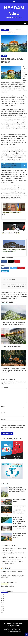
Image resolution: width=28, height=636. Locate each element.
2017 (2, 612)
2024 (2, 598)
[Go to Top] (26, 634)
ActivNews (6, 568)
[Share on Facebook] (4, 261)
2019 (2, 608)
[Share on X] (11, 261)
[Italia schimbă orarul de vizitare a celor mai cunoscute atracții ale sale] (14, 244)
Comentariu (4, 387)
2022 (2, 602)
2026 (2, 594)
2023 (2, 600)
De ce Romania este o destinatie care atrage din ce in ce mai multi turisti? (17, 489)
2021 (2, 604)
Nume (3, 406)
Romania (4, 55)
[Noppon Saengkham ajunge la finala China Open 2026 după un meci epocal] (14, 226)
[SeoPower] (12, 458)
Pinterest (21, 268)
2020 (2, 606)
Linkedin (5, 271)
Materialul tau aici (11, 631)
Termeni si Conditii (9, 629)
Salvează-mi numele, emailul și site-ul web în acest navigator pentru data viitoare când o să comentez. (13, 427)
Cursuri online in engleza (7, 586)
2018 (2, 610)
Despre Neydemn (19, 629)
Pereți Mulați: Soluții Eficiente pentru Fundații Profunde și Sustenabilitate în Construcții (14, 370)
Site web (3, 419)
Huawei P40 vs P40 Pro (10, 279)
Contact (19, 631)
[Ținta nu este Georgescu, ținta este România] (14, 207)
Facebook (5, 268)
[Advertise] (12, 478)
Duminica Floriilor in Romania (11, 346)
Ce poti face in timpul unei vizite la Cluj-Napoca (19, 535)
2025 (2, 596)
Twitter (14, 268)
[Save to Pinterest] (17, 261)
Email (3, 412)
